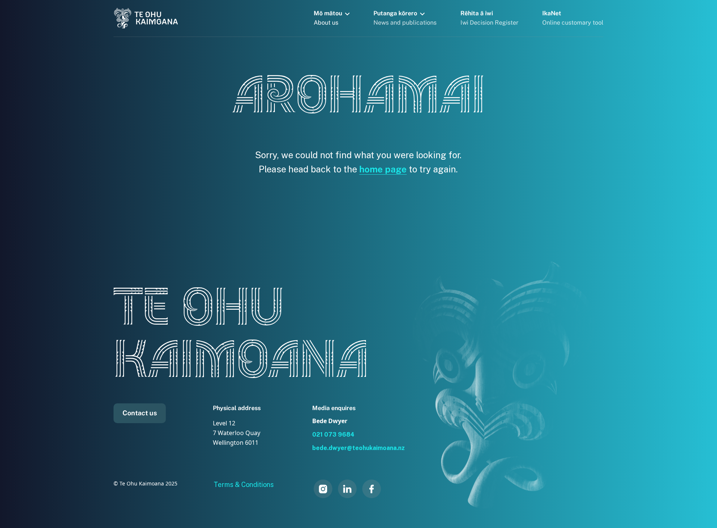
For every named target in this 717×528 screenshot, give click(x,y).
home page (383, 169)
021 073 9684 (333, 434)
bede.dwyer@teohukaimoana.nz (358, 448)
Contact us (139, 413)
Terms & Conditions (244, 484)
